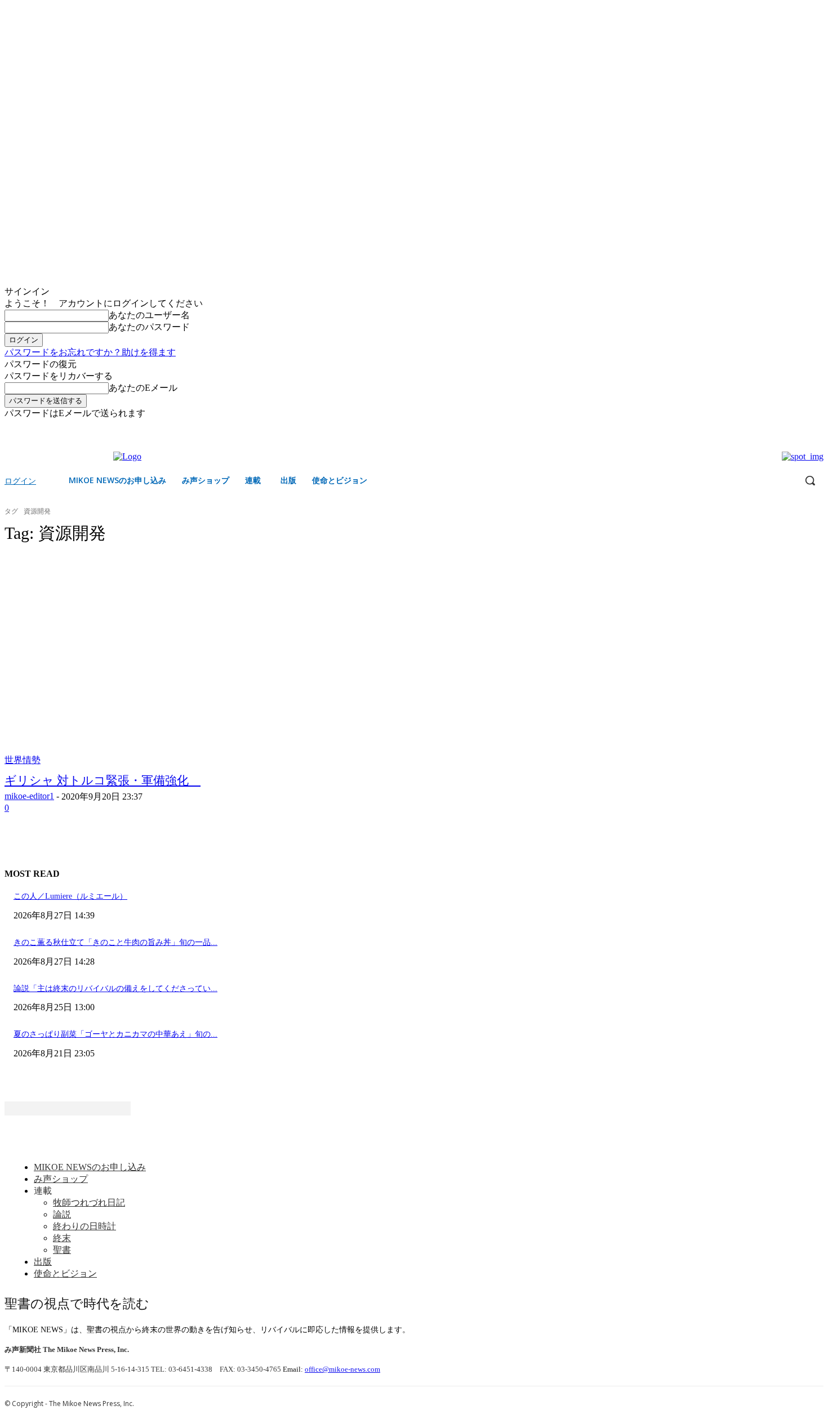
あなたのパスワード (149, 327)
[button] (809, 480)
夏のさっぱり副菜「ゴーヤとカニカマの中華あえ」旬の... (115, 1034)
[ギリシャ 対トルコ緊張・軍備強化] (216, 660)
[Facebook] (801, 427)
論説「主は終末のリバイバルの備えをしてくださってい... (115, 988)
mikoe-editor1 (29, 796)
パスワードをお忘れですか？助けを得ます (90, 352)
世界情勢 (23, 760)
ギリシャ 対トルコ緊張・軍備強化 (103, 780)
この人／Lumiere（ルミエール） (70, 896)
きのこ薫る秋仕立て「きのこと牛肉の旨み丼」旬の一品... (115, 942)
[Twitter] (817, 427)
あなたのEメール (143, 387)
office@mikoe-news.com (342, 1369)
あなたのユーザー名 (149, 315)
